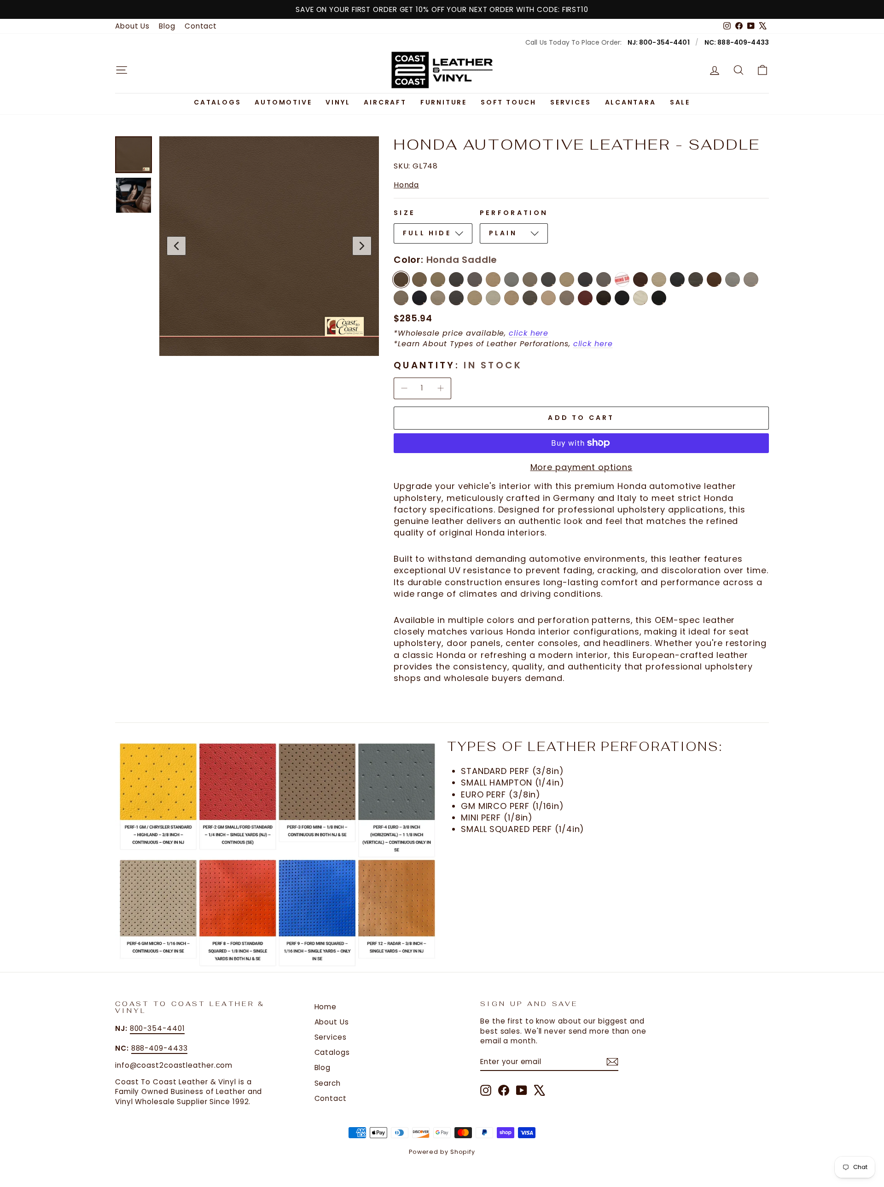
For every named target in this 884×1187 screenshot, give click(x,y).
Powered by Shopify (442, 1152)
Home (325, 1007)
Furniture (443, 102)
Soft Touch (508, 102)
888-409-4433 (159, 1048)
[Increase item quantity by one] (440, 388)
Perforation (514, 212)
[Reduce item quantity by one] (404, 388)
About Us (132, 26)
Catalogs (217, 102)
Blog (167, 26)
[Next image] (362, 246)
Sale (680, 102)
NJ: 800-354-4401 (659, 42)
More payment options (581, 467)
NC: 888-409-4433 (736, 42)
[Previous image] (176, 246)
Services (570, 102)
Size (404, 212)
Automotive (283, 102)
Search (327, 1083)
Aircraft (385, 102)
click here (528, 333)
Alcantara (630, 102)
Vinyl (338, 102)
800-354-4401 (157, 1028)
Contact (201, 26)
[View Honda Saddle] (133, 154)
